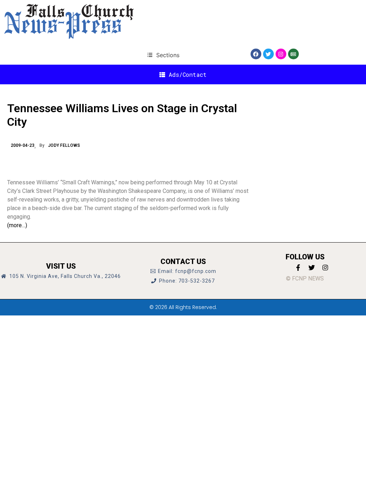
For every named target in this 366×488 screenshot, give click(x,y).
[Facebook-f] (298, 267)
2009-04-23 (22, 145)
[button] (163, 55)
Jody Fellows (64, 145)
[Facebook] (256, 54)
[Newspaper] (293, 54)
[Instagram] (281, 54)
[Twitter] (268, 54)
